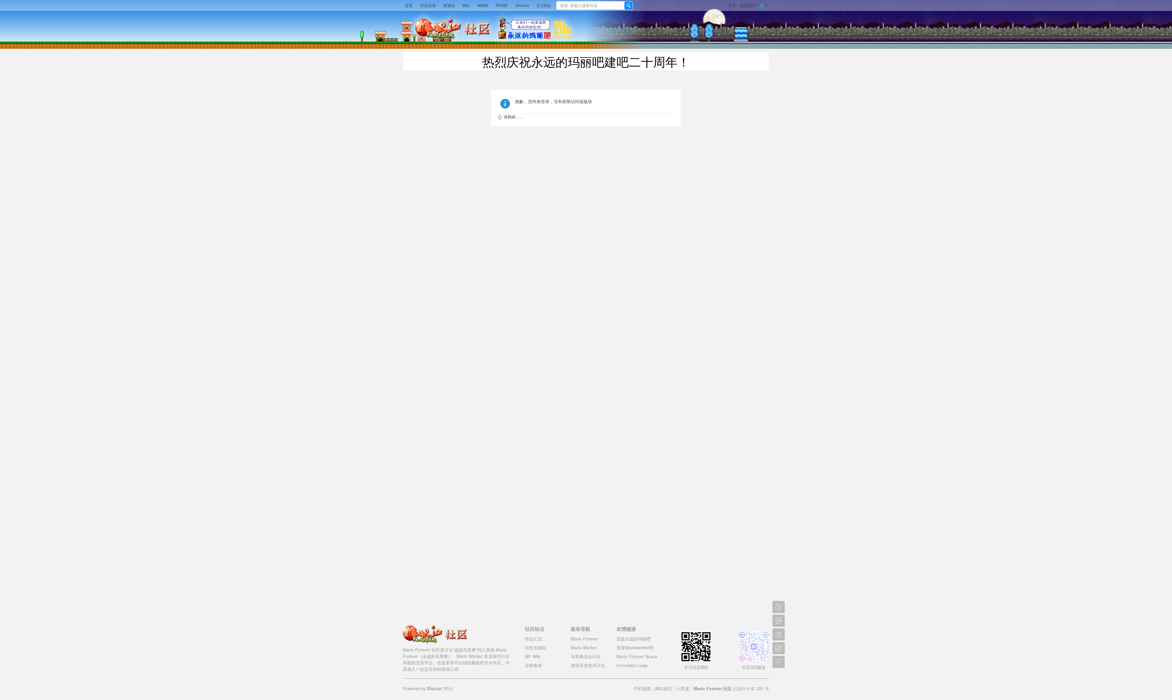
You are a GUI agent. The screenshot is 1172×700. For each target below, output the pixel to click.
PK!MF (502, 5)
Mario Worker (584, 647)
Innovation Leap (632, 665)
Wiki (466, 5)
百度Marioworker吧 (635, 647)
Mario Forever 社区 (712, 688)
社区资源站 (535, 647)
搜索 (564, 5)
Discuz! (435, 688)
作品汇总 (533, 639)
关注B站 (543, 5)
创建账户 (748, 5)
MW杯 (482, 5)
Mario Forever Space (637, 656)
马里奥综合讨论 (586, 656)
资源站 (449, 5)
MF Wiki (533, 656)
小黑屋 (682, 688)
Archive (522, 5)
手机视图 (642, 688)
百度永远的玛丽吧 (634, 639)
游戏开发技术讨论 (588, 665)
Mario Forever (584, 639)
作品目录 (428, 5)
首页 (409, 5)
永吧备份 (533, 665)
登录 (732, 5)
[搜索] (628, 5)
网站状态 (663, 688)
